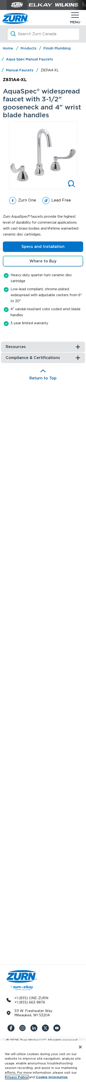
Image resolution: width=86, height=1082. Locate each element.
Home (8, 48)
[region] (43, 1061)
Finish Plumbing (57, 48)
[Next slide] (80, 155)
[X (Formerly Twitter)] (46, 1028)
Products (28, 48)
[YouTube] (58, 1028)
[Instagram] (23, 1028)
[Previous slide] (6, 155)
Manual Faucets (19, 70)
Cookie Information (52, 1077)
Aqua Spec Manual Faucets (29, 59)
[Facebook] (12, 1028)
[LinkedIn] (35, 1028)
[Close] (80, 1047)
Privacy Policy (16, 1077)
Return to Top (43, 378)
